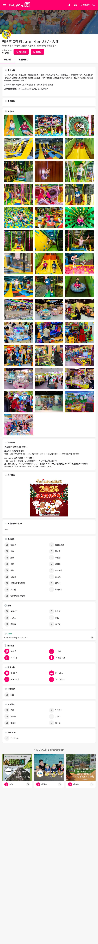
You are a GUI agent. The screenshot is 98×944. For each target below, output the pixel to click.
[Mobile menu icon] (4, 5)
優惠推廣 (22, 60)
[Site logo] (18, 5)
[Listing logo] (6, 34)
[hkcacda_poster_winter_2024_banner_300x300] (49, 497)
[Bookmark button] (28, 784)
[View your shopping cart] (75, 5)
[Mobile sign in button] (69, 5)
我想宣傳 (86, 5)
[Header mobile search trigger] (93, 5)
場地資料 (7, 60)
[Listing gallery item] (18, 125)
